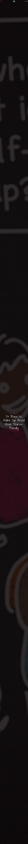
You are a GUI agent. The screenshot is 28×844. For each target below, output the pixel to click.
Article (12, 413)
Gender (17, 413)
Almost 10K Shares (14, 430)
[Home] (14, 1)
